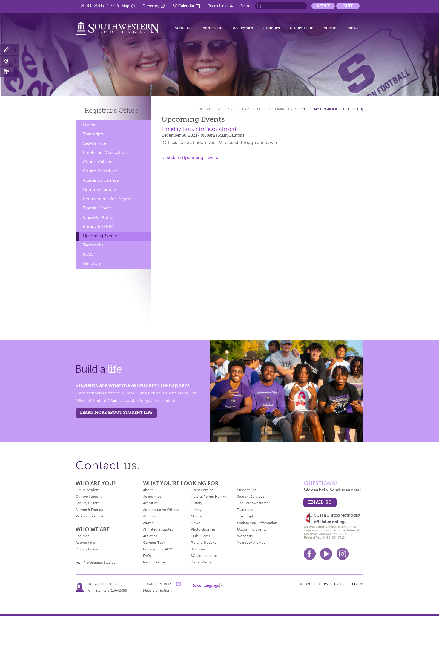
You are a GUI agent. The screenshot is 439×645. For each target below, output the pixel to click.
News (353, 28)
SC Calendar (183, 6)
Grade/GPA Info (98, 217)
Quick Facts (200, 536)
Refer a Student (203, 542)
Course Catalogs (98, 162)
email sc (319, 502)
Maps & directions (157, 590)
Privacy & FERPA (98, 226)
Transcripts (93, 134)
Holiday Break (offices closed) (333, 109)
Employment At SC (158, 549)
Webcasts (245, 536)
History (196, 503)
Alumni (330, 28)
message (178, 584)
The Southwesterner (253, 503)
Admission (212, 28)
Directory (150, 6)
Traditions (245, 510)
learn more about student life (116, 412)
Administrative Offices (161, 510)
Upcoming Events (100, 236)
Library (196, 510)
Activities (150, 503)
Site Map (82, 536)
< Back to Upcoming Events (190, 157)
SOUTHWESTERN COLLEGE (336, 584)
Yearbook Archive (251, 542)
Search (246, 6)
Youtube (326, 554)
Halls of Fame (154, 562)
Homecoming (202, 490)
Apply (323, 6)
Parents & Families (90, 516)
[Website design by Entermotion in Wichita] (361, 584)
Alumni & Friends (89, 510)
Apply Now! (9, 50)
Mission (197, 516)
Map (125, 6)
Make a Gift (9, 71)
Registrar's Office (247, 109)
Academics (243, 28)
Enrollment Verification (105, 152)
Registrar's (111, 110)
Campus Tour (154, 542)
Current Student (89, 496)
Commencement (99, 189)
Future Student (87, 490)
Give (348, 6)
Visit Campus (9, 61)
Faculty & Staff (87, 503)
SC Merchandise (204, 556)
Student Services (210, 109)
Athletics (271, 28)
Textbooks (93, 245)
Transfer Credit (97, 208)
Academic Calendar (101, 180)
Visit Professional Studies (95, 562)
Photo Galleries (203, 529)
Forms (89, 124)
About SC (183, 28)
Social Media (201, 562)
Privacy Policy (87, 549)
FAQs (88, 254)
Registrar (198, 549)
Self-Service (94, 143)
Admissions (152, 516)
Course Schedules (100, 171)
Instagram (343, 554)
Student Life (301, 28)
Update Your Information (257, 523)
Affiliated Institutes (158, 529)
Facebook (310, 554)
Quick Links (218, 6)
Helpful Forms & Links (208, 496)
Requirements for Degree (107, 199)
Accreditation (86, 542)
